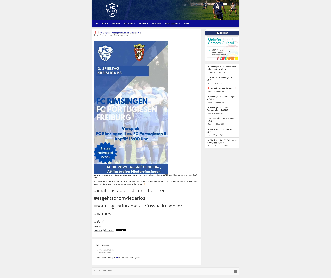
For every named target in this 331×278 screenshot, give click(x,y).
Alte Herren (128, 23)
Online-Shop (156, 23)
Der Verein (143, 23)
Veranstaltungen (171, 23)
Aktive (104, 23)
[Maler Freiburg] (222, 48)
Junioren (115, 23)
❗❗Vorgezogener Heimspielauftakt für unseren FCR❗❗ (120, 32)
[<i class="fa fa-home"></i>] (97, 23)
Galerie (186, 23)
